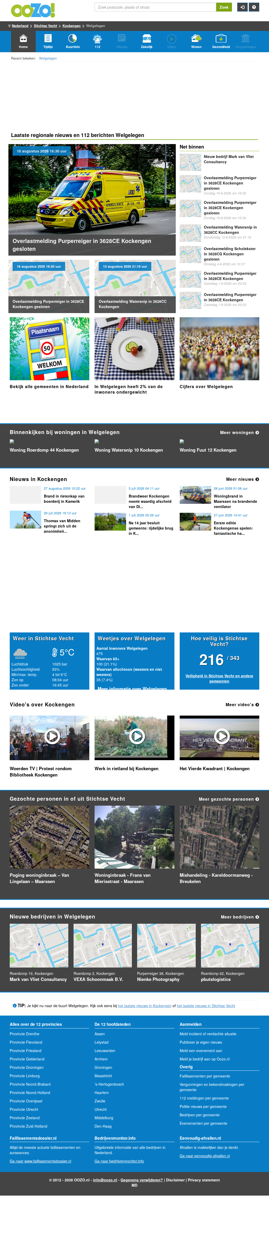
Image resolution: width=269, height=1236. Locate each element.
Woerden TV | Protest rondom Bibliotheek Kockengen (41, 771)
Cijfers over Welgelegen (206, 386)
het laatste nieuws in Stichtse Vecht (206, 1005)
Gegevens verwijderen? (142, 1179)
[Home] (33, 9)
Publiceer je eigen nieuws (201, 1042)
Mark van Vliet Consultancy (38, 979)
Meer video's (240, 704)
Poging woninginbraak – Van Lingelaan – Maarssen (39, 878)
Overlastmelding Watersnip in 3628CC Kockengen (230, 229)
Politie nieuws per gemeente (203, 1106)
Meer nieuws (240, 479)
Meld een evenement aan (201, 1050)
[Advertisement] (134, 591)
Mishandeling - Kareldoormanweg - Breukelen (216, 878)
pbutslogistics (216, 979)
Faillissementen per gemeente (205, 1076)
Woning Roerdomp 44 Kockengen (44, 450)
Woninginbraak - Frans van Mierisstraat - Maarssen (123, 878)
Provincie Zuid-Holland (28, 1126)
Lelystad (101, 1042)
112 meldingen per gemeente (204, 1098)
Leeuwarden (105, 1050)
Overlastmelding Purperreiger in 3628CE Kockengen (230, 276)
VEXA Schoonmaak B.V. (98, 979)
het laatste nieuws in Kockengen (145, 1005)
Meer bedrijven (238, 917)
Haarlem (102, 1092)
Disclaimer (175, 1179)
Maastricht (103, 1075)
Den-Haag (103, 1126)
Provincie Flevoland (26, 1042)
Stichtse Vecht (45, 25)
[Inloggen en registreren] (242, 7)
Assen (100, 1033)
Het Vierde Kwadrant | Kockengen (215, 768)
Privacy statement (204, 1179)
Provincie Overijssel (26, 1100)
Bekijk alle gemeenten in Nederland (49, 386)
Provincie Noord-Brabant (30, 1084)
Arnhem (101, 1058)
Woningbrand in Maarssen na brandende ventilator (235, 501)
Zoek (224, 7)
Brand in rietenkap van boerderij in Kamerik (64, 498)
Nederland (20, 25)
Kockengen (72, 25)
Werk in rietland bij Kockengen (126, 768)
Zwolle (100, 1100)
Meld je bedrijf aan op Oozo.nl (205, 1058)
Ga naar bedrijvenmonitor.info (119, 1161)
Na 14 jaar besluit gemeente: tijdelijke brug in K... (151, 528)
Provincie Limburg (25, 1075)
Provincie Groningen (27, 1067)
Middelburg (104, 1117)
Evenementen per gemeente (203, 1123)
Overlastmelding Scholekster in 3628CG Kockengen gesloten (230, 254)
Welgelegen (48, 58)
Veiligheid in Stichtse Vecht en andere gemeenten (219, 678)
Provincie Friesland (26, 1050)
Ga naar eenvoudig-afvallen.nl (205, 1155)
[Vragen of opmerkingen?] (254, 7)
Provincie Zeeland (25, 1117)
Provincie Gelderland (27, 1058)
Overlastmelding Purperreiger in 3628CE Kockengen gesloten (48, 304)
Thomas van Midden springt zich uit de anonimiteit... (62, 526)
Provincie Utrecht (24, 1109)
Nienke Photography (158, 979)
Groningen (103, 1067)
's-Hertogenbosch (109, 1084)
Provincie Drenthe (24, 1033)
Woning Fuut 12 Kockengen (208, 450)
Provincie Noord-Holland (30, 1092)
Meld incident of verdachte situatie (208, 1033)
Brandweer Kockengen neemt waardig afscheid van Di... (150, 501)
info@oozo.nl (105, 1179)
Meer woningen (237, 432)
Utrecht (101, 1109)
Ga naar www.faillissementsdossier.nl (40, 1161)
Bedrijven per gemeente (200, 1114)
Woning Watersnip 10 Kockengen (129, 450)
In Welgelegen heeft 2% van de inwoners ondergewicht (129, 389)
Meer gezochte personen (227, 799)
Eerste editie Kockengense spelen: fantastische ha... (233, 528)
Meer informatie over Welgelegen (132, 688)
